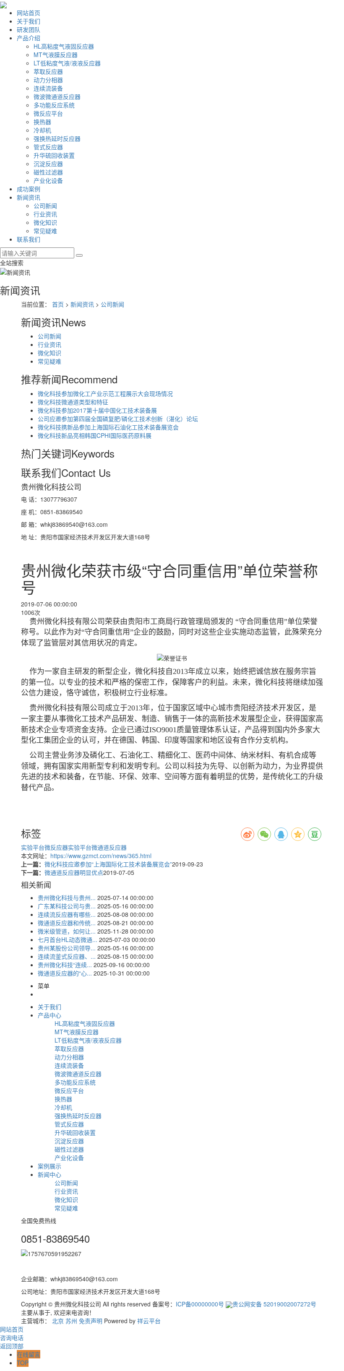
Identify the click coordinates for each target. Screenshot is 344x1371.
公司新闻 (45, 205)
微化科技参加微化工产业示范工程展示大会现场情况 (105, 393)
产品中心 (49, 1015)
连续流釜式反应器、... (67, 956)
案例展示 (49, 1166)
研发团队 (28, 29)
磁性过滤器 (48, 172)
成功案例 (28, 189)
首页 (58, 304)
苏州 (71, 1320)
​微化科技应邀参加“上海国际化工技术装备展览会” (108, 864)
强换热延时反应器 (57, 138)
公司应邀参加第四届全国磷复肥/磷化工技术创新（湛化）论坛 (118, 418)
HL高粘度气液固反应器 (64, 46)
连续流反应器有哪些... (67, 914)
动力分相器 (48, 79)
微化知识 (45, 222)
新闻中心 (49, 1174)
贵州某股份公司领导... (67, 948)
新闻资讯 (28, 197)
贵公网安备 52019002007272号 (274, 1304)
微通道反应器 (109, 847)
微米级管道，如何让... (67, 931)
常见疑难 (45, 230)
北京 (58, 1320)
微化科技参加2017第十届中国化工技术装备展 (97, 410)
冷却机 (42, 130)
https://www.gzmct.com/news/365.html (100, 855)
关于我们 (28, 21)
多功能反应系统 (54, 105)
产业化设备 (48, 180)
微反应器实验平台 (67, 847)
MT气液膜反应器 (56, 54)
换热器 (42, 121)
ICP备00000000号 (200, 1304)
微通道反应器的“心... (65, 973)
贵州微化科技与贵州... (67, 897)
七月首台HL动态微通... (67, 939)
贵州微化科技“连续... (65, 964)
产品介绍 (28, 38)
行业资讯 (45, 214)
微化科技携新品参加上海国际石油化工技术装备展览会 (108, 427)
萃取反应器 (48, 71)
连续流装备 (48, 88)
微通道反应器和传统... (67, 922)
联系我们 (28, 239)
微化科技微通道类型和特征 (73, 402)
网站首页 (28, 12)
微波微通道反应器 (57, 96)
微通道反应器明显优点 (73, 872)
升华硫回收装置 (54, 155)
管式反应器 (48, 147)
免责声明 (90, 1320)
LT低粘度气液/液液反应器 (67, 63)
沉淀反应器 (48, 163)
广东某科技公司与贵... (67, 906)
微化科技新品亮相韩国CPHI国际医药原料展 (94, 435)
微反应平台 (48, 113)
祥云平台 (149, 1320)
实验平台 (32, 847)
